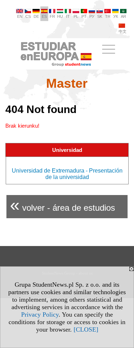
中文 (122, 31)
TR (107, 16)
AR (123, 16)
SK (99, 16)
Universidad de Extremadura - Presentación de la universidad (67, 174)
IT (68, 16)
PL (76, 16)
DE (36, 16)
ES (44, 16)
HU (60, 16)
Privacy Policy (40, 314)
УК (115, 16)
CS (28, 16)
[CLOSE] (86, 329)
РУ (91, 16)
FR (52, 16)
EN (20, 16)
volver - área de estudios (62, 204)
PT (83, 16)
